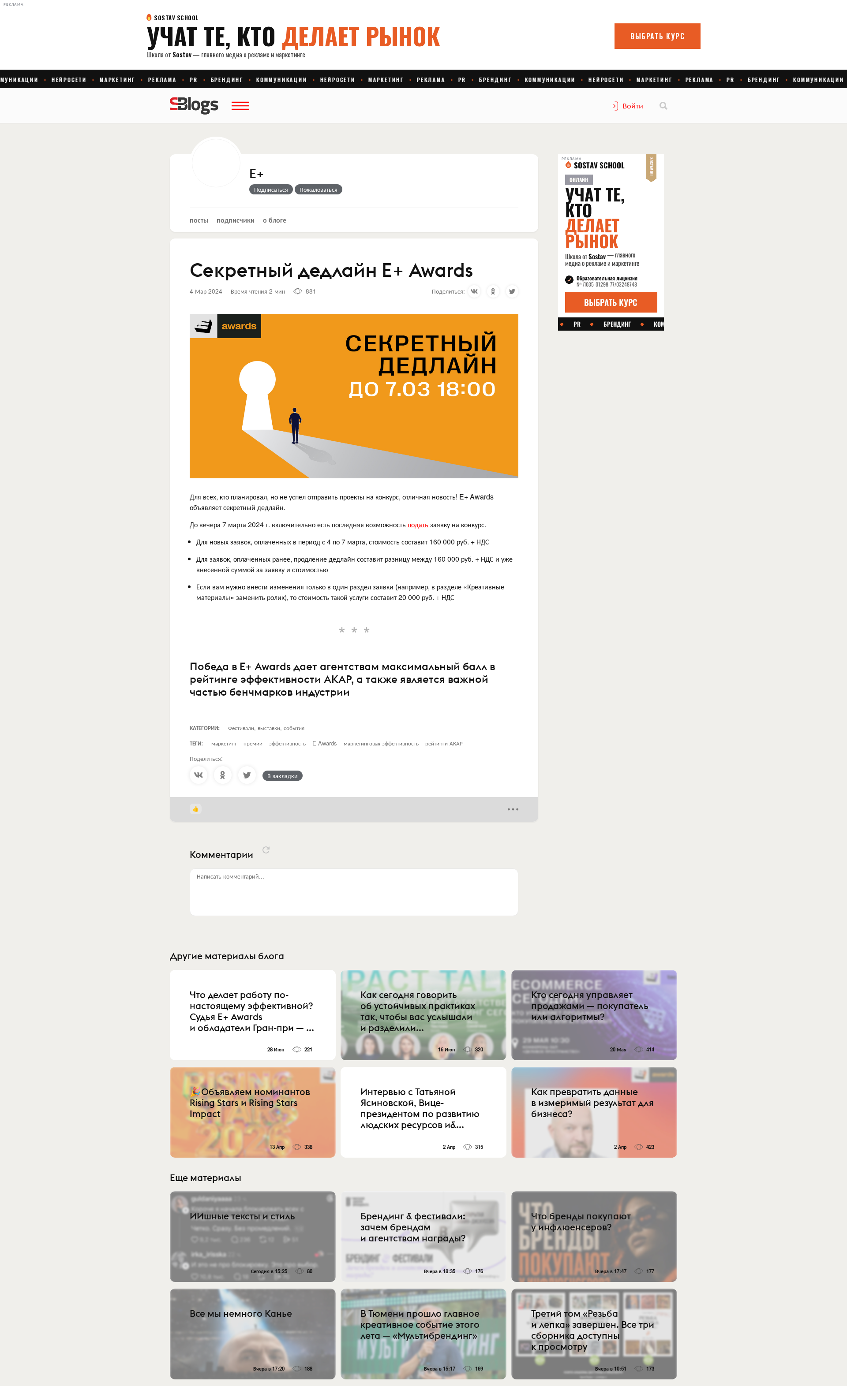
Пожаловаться (318, 189)
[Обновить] (266, 850)
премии (253, 743)
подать (418, 524)
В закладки (282, 775)
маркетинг (224, 743)
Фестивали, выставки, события (266, 727)
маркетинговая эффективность (381, 743)
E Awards (324, 743)
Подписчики (236, 220)
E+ (256, 174)
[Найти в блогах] (663, 106)
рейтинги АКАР (444, 743)
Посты (199, 220)
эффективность (287, 743)
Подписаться (271, 189)
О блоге (274, 220)
